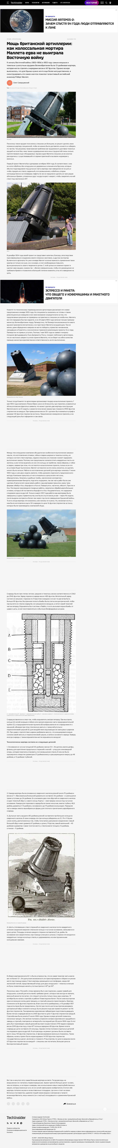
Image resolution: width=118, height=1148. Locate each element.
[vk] (11, 1123)
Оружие (9, 39)
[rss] (8, 1123)
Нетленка (12, 88)
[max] (21, 1123)
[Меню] (8, 3)
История (17, 88)
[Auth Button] (110, 3)
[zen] (18, 1123)
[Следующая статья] (59, 1109)
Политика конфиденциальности (17, 1130)
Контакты (10, 1132)
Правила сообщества (13, 1128)
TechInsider (16, 3)
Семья (35, 88)
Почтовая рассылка (102, 3)
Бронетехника (16, 39)
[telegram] (14, 1123)
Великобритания (24, 88)
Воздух (31, 88)
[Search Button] (106, 3)
